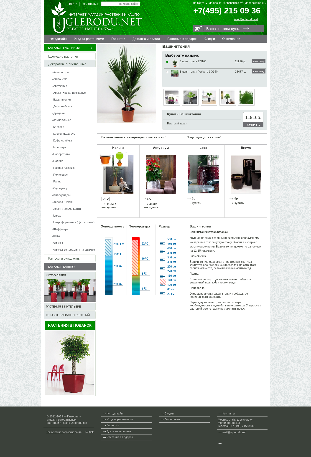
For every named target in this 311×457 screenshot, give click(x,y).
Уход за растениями (89, 38)
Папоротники (62, 154)
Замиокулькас (62, 120)
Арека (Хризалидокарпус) (70, 92)
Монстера (59, 147)
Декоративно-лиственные (67, 64)
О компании (231, 38)
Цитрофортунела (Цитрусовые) (73, 222)
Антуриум (161, 147)
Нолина (58, 161)
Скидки (209, 38)
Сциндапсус (61, 188)
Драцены (59, 113)
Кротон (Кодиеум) (64, 133)
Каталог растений (64, 48)
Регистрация (90, 3)
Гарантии (118, 38)
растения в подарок (70, 325)
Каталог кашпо (61, 267)
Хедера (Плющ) (63, 202)
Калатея (58, 127)
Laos (203, 147)
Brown (246, 147)
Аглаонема (60, 79)
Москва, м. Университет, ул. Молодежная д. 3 (238, 3)
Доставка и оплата (146, 38)
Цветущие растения (63, 56)
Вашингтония (62, 99)
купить (111, 207)
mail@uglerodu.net (246, 19)
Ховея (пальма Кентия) (68, 208)
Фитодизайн (58, 38)
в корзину (258, 61)
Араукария (60, 86)
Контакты (228, 413)
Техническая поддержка (60, 432)
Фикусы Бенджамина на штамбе (74, 249)
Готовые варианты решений (68, 315)
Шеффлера (60, 229)
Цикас (57, 215)
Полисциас (60, 174)
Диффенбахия (62, 106)
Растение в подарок (182, 38)
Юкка (56, 236)
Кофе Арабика (62, 140)
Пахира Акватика (64, 167)
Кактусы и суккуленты (64, 258)
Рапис (57, 181)
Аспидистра (61, 72)
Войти (73, 3)
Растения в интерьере (63, 306)
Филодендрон (62, 195)
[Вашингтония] (126, 122)
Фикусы (58, 243)
